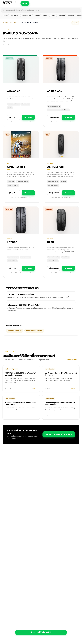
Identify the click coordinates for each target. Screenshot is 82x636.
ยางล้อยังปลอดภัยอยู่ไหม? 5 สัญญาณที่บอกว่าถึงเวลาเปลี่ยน (20, 403)
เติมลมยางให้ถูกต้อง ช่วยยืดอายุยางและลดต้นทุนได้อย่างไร (60, 403)
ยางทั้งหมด (14, 16)
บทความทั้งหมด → (73, 360)
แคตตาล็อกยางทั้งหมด (14, 331)
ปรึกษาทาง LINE (26, 16)
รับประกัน (62, 16)
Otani (45, 16)
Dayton (53, 16)
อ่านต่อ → (34, 388)
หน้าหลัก (5, 22)
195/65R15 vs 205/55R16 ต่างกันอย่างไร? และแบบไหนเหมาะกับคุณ (20, 374)
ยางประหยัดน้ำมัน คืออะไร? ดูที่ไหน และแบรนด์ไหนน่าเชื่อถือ (61, 374)
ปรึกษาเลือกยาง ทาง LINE (34, 331)
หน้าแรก (5, 16)
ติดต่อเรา (71, 16)
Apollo (37, 16)
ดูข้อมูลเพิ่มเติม (13, 117)
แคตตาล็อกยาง (15, 22)
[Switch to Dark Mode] (15, 3)
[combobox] (41, 10)
